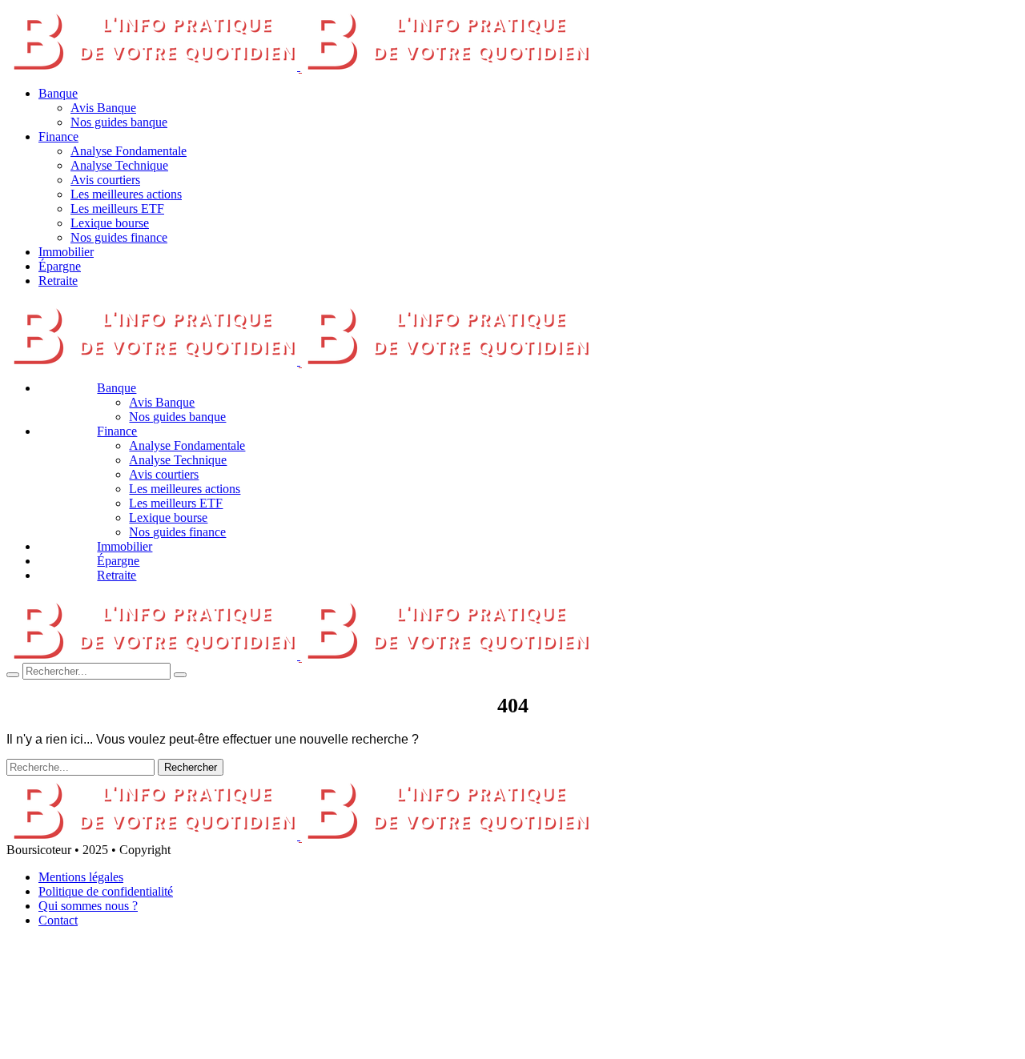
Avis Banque (103, 107)
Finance (58, 136)
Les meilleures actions (126, 194)
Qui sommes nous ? (88, 906)
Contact (58, 920)
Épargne (59, 266)
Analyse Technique (119, 165)
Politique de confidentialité (105, 891)
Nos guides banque (118, 122)
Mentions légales (80, 877)
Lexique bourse (109, 223)
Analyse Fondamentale (128, 151)
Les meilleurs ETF (117, 208)
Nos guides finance (118, 237)
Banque (58, 93)
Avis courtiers (105, 180)
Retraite (58, 280)
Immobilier (66, 252)
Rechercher (190, 767)
